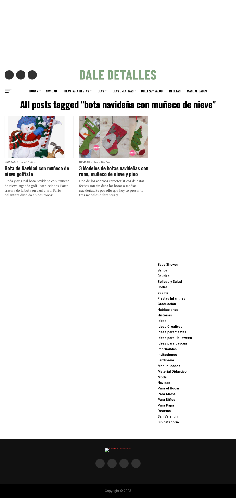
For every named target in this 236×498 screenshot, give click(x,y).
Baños (163, 270)
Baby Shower (168, 265)
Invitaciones (167, 355)
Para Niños (166, 400)
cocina (163, 293)
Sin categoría (168, 422)
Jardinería (166, 360)
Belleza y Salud (152, 90)
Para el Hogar (169, 388)
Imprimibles (167, 349)
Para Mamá (167, 394)
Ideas (100, 90)
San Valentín (168, 416)
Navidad (51, 90)
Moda (162, 377)
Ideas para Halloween (175, 338)
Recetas (174, 90)
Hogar (33, 90)
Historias (165, 315)
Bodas (163, 287)
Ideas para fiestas (76, 90)
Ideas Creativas (122, 90)
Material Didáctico (172, 372)
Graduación (167, 304)
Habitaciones (168, 310)
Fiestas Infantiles (171, 299)
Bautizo (164, 276)
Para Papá (166, 405)
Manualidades (197, 90)
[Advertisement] (118, 32)
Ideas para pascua (172, 343)
